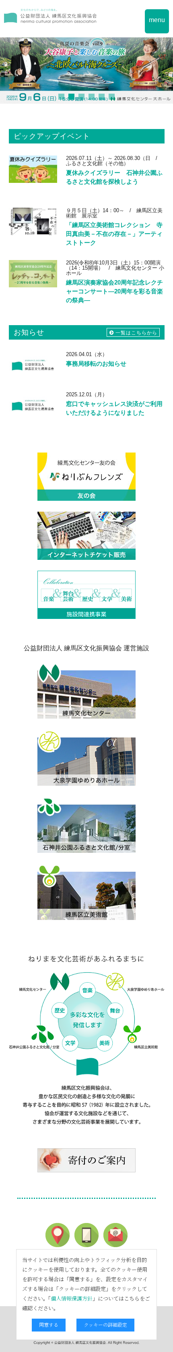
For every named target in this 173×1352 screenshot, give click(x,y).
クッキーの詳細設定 (105, 1324)
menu (157, 19)
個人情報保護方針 (72, 1298)
